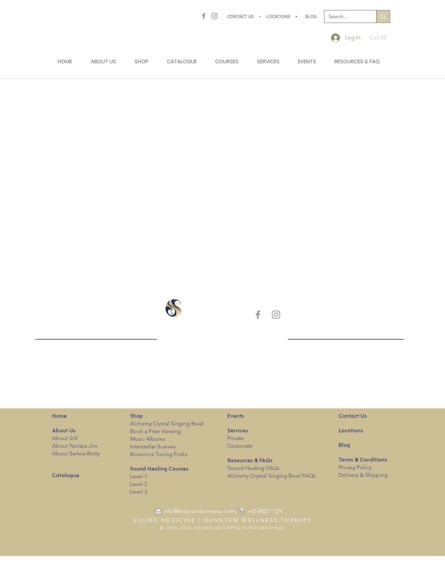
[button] (380, 37)
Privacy (347, 467)
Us (63, 431)
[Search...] (383, 16)
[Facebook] (204, 16)
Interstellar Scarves (153, 446)
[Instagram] (214, 16)
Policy (364, 467)
